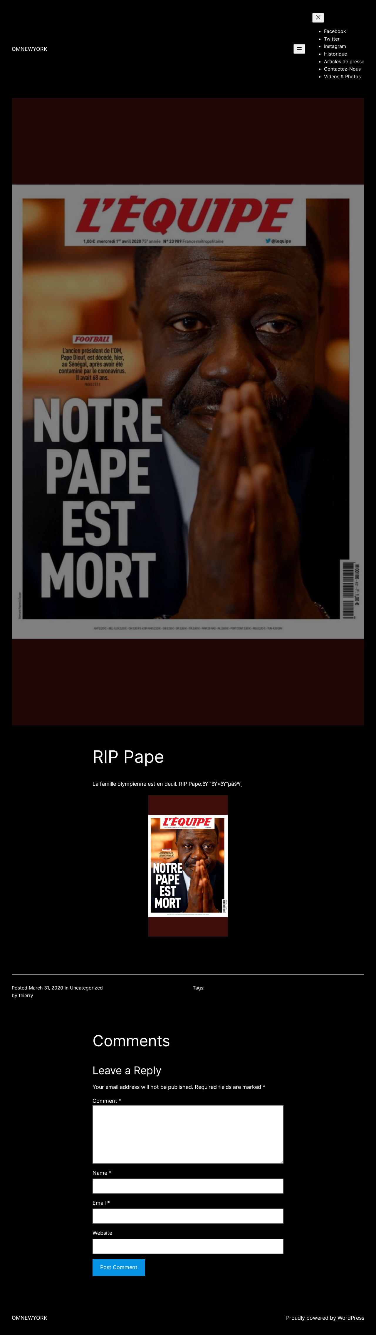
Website (102, 1233)
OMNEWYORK (29, 49)
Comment (107, 1101)
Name (102, 1173)
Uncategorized (86, 988)
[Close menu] (318, 18)
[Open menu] (299, 49)
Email (101, 1203)
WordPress (351, 1318)
